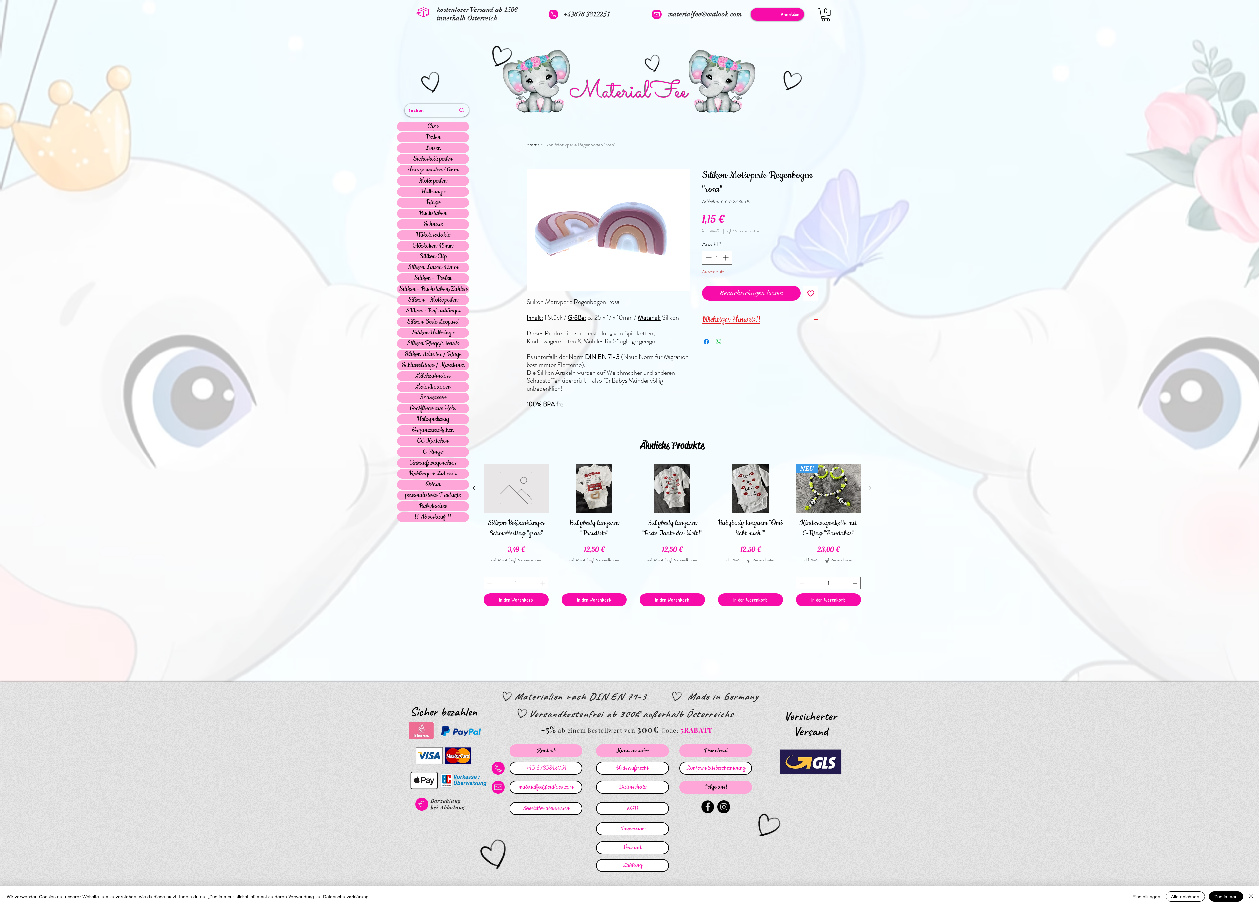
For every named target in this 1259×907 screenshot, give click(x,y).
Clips (433, 126)
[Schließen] (1251, 896)
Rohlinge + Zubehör (433, 474)
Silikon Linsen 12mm (433, 267)
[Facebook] (707, 806)
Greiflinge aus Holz (433, 408)
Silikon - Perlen (433, 278)
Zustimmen (1226, 896)
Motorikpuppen (433, 387)
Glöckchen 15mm (433, 246)
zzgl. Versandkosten (742, 231)
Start (532, 144)
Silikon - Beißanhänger (433, 311)
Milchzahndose (433, 376)
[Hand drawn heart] (431, 83)
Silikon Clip (433, 256)
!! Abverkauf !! (432, 517)
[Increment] (726, 257)
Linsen (433, 148)
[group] (672, 535)
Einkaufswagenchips (433, 463)
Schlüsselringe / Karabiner (433, 365)
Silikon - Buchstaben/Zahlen (433, 289)
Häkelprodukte (433, 235)
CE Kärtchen (433, 441)
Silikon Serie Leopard (433, 322)
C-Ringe (433, 452)
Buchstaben (433, 213)
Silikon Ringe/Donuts (433, 343)
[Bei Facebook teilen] (706, 342)
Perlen (433, 137)
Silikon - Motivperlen (433, 300)
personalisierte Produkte (433, 495)
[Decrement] (708, 257)
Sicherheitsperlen (433, 159)
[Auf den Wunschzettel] (810, 293)
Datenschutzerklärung (346, 896)
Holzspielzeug (433, 419)
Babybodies (433, 506)
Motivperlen (433, 181)
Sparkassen (433, 397)
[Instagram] (723, 806)
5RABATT (697, 729)
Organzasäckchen (433, 430)
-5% (548, 729)
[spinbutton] (717, 257)
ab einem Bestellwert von (596, 730)
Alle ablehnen (1185, 896)
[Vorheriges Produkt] (474, 488)
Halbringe (433, 192)
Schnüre (433, 224)
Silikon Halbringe (433, 333)
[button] (826, 14)
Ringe (433, 202)
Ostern (433, 484)
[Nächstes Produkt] (870, 488)
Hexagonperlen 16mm (433, 170)
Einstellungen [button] (1146, 896)
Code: (671, 730)
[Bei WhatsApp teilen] (719, 342)
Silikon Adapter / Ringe (433, 354)
